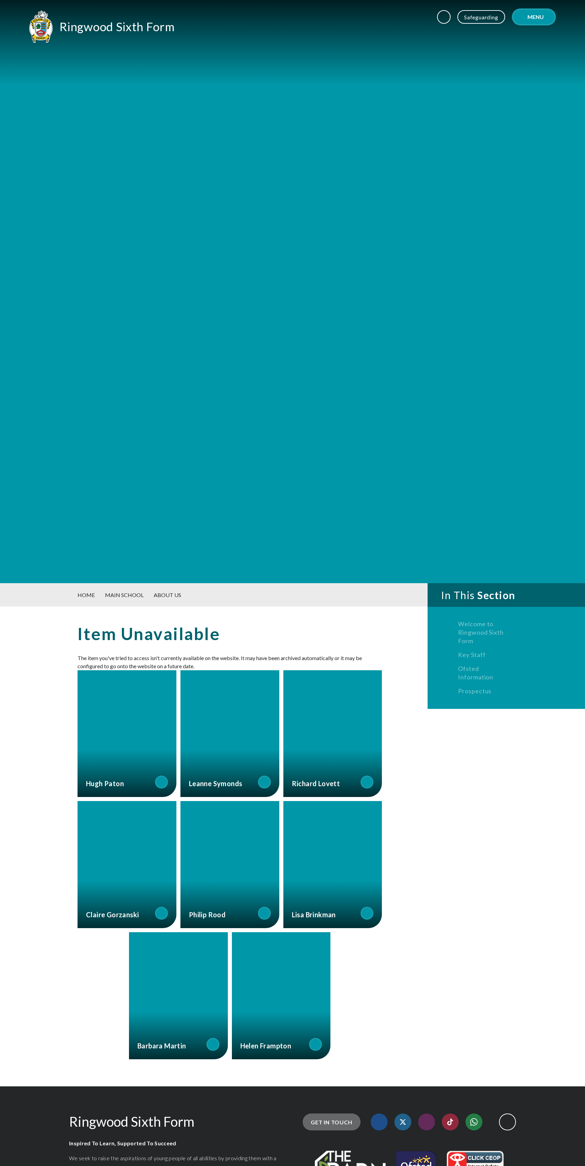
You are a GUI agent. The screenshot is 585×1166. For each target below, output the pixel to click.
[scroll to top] (507, 1121)
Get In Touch (331, 1122)
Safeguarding (481, 17)
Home (86, 595)
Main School (124, 595)
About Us (167, 595)
